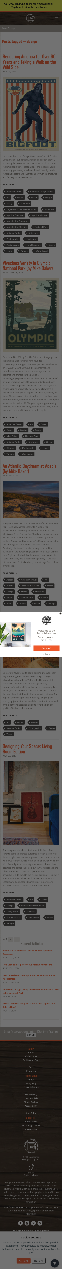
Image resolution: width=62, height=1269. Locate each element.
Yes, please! (46, 648)
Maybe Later (46, 654)
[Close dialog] (61, 613)
